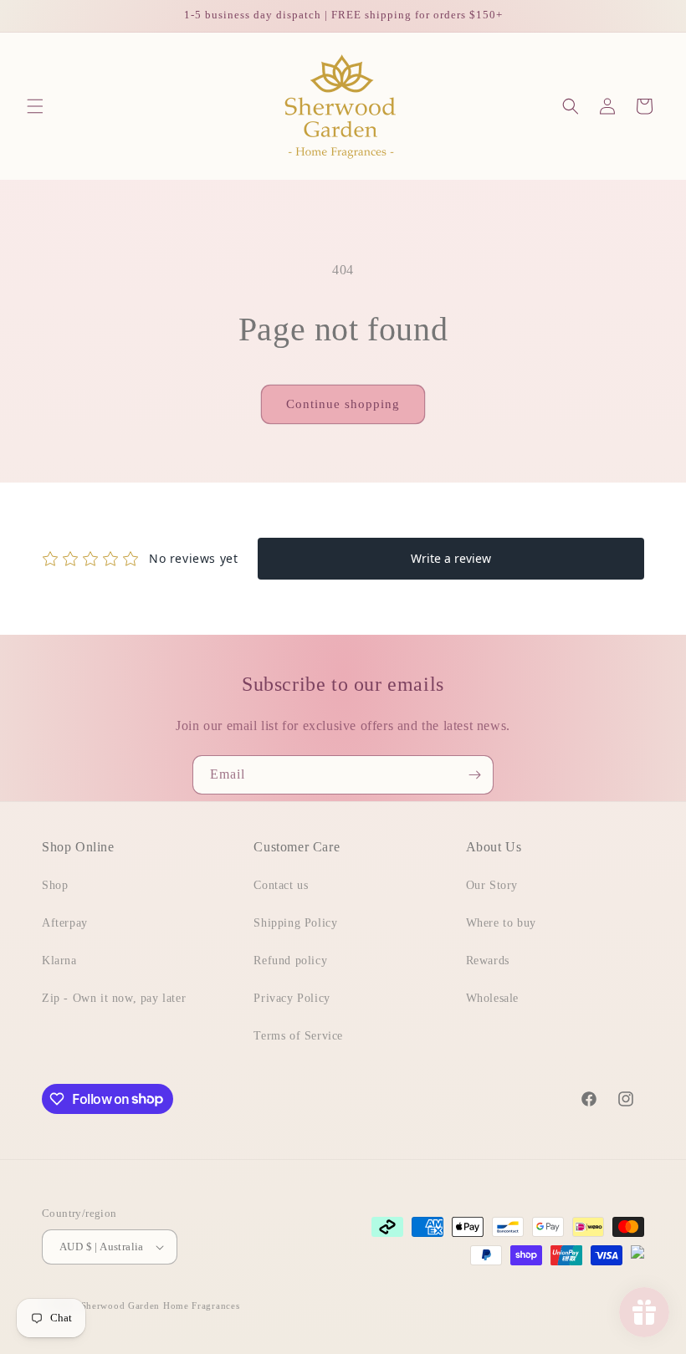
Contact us (280, 885)
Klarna (59, 960)
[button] (35, 106)
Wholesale (492, 998)
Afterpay (65, 923)
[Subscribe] (474, 775)
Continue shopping (343, 404)
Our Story (492, 885)
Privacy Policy (291, 998)
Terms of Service (298, 1036)
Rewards (487, 960)
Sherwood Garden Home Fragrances (160, 1305)
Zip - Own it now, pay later (114, 998)
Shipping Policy (295, 923)
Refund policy (290, 960)
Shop (55, 885)
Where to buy (501, 923)
